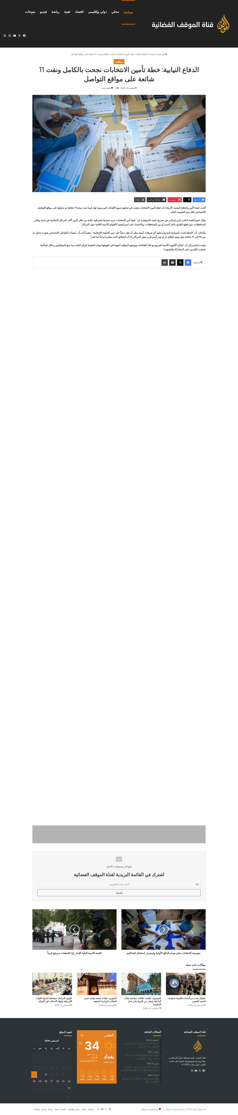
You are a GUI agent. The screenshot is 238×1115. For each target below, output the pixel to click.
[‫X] (200, 1071)
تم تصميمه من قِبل (149, 1109)
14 (46, 1068)
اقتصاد (79, 12)
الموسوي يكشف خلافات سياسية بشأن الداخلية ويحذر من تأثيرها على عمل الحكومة (142, 1001)
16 (34, 1068)
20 (51, 1074)
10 (69, 1068)
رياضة (55, 12)
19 (57, 1074)
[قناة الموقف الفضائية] (187, 24)
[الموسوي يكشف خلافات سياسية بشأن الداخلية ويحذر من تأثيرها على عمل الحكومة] (141, 984)
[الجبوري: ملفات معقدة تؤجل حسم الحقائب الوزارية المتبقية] (97, 984)
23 (34, 1074)
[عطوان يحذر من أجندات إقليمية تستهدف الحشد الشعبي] (186, 984)
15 (40, 1068)
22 (40, 1074)
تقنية (67, 12)
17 (69, 1074)
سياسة (128, 12)
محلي (115, 12)
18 (63, 1074)
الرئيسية (161, 54)
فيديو (43, 12)
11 (63, 1068)
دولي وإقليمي (97, 12)
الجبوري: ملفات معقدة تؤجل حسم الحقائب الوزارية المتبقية (100, 1000)
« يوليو (69, 1096)
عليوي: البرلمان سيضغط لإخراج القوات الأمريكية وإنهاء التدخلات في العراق (54, 1000)
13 (52, 1068)
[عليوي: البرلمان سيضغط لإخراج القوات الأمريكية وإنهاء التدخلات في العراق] (52, 984)
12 (57, 1068)
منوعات (30, 12)
